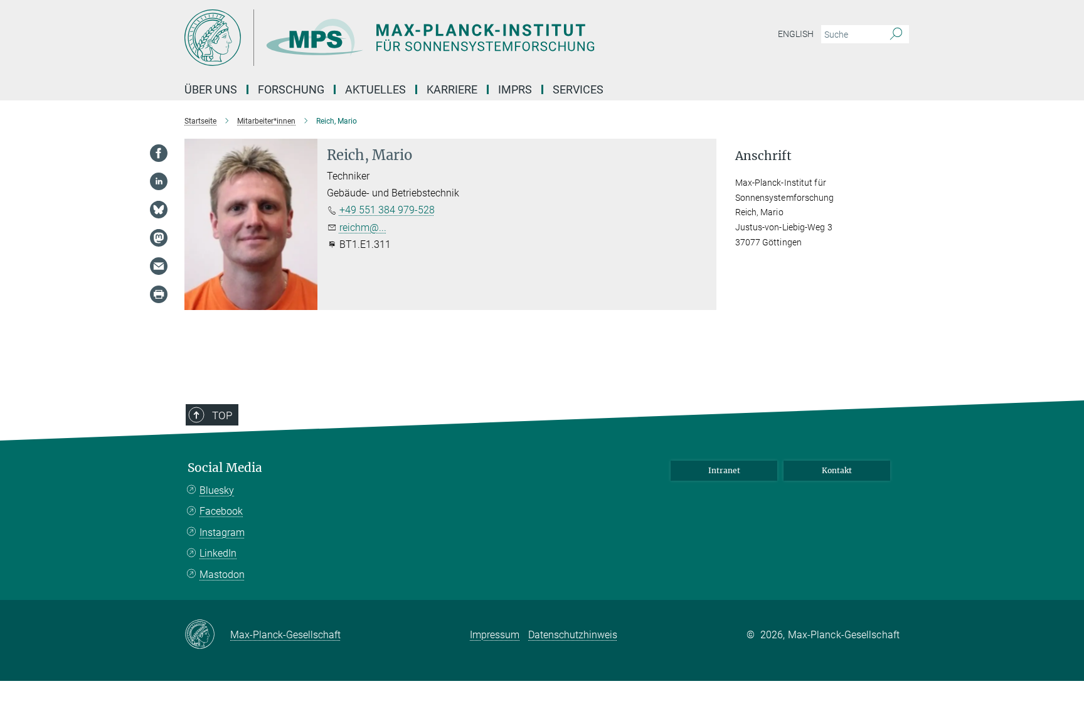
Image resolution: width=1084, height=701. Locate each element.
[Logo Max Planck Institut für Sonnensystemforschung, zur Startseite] (419, 37)
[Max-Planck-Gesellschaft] (207, 635)
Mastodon (222, 575)
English (796, 34)
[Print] (158, 294)
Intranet (724, 470)
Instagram (222, 532)
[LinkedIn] (158, 181)
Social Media (225, 468)
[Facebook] (158, 153)
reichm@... (362, 227)
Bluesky (216, 490)
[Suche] (896, 34)
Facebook (221, 511)
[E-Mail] (158, 266)
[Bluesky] (158, 209)
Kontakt (837, 470)
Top (222, 415)
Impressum (494, 635)
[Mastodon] (158, 237)
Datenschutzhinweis (572, 635)
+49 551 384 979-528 (387, 210)
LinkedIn (217, 553)
